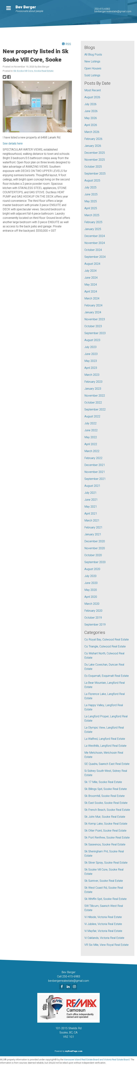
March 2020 (91, 604)
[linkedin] (68, 987)
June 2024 (91, 278)
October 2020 (93, 555)
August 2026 (92, 97)
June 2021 (91, 500)
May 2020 (90, 590)
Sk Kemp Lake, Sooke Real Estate (105, 824)
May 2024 (90, 285)
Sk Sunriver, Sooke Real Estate (103, 881)
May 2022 (90, 437)
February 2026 (93, 139)
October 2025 (93, 167)
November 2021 (94, 472)
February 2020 (93, 611)
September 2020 (95, 562)
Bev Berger (26, 7)
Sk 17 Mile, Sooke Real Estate (103, 782)
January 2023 (92, 389)
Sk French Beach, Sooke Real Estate (107, 810)
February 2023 (93, 382)
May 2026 (90, 118)
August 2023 (92, 340)
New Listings (92, 61)
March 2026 (91, 132)
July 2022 (90, 423)
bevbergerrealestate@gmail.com (112, 11)
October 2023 (93, 326)
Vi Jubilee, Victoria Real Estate (103, 924)
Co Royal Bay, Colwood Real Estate (106, 639)
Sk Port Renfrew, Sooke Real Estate (107, 837)
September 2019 (95, 625)
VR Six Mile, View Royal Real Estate (106, 945)
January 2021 (92, 534)
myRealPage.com (73, 1051)
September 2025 (95, 174)
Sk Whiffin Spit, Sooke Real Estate (105, 899)
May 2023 (90, 361)
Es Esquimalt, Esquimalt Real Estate (106, 676)
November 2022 (94, 396)
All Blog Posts (93, 54)
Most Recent (92, 90)
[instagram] (75, 987)
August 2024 (92, 264)
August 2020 (92, 569)
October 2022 (93, 402)
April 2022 (90, 444)
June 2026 (91, 111)
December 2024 (94, 236)
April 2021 (90, 513)
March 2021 (91, 520)
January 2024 (92, 312)
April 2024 (90, 291)
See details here (13, 143)
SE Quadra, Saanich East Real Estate (107, 764)
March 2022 (91, 451)
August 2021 (92, 486)
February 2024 (93, 305)
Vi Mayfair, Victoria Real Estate (103, 931)
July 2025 (90, 187)
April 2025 (90, 208)
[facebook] (62, 987)
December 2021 (94, 465)
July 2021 (90, 493)
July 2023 (90, 347)
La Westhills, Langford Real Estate (105, 746)
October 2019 (93, 618)
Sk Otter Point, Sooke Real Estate (105, 831)
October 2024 (93, 250)
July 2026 (90, 104)
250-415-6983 (102, 9)
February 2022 (93, 458)
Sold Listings (92, 75)
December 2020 (94, 541)
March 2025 (91, 215)
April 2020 (90, 597)
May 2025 (90, 201)
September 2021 (95, 479)
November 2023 (94, 319)
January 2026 (92, 146)
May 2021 (90, 507)
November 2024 (94, 243)
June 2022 (91, 430)
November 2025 (94, 160)
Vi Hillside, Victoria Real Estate (103, 917)
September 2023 (95, 333)
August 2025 (92, 180)
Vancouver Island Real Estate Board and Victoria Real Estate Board (97, 1059)
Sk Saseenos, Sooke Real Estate (104, 844)
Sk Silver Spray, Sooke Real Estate (106, 863)
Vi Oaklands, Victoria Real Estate (104, 938)
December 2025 (94, 153)
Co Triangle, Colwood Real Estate (105, 646)
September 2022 (95, 409)
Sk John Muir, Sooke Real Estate (104, 817)
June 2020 (91, 583)
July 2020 (90, 576)
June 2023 (91, 354)
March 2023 (91, 375)
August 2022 (92, 416)
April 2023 (90, 368)
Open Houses (92, 68)
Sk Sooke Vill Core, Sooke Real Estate (33, 71)
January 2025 (92, 229)
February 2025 (93, 222)
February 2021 (93, 527)
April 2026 (90, 125)
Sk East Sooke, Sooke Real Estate (106, 803)
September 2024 (95, 257)
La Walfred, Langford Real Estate (104, 739)
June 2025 (91, 194)
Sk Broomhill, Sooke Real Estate (104, 796)
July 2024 (90, 271)
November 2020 (94, 548)
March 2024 (91, 298)
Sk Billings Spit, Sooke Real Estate (105, 789)
